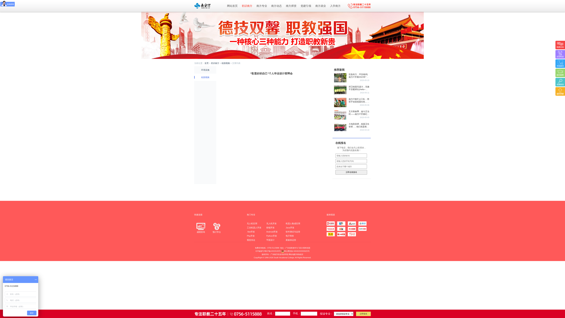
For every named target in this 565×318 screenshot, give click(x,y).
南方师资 (291, 5)
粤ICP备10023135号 (272, 251)
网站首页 (232, 5)
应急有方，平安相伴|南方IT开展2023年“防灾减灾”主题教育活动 (358, 77)
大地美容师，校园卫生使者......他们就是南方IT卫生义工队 (359, 126)
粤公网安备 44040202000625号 (297, 251)
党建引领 (306, 5)
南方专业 (261, 5)
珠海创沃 (299, 254)
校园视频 (226, 63)
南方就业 (320, 5)
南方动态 (276, 5)
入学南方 (335, 5)
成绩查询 (201, 232)
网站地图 (292, 254)
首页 (207, 63)
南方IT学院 (209, 6)
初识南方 (247, 5)
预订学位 (217, 232)
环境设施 (205, 70)
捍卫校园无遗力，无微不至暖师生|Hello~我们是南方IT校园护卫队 (359, 89)
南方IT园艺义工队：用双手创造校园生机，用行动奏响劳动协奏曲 (359, 102)
